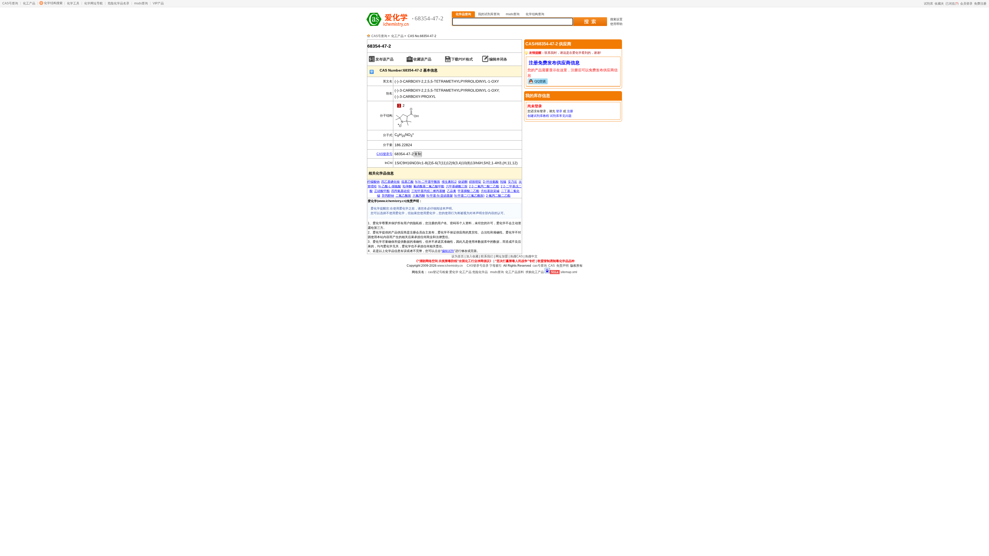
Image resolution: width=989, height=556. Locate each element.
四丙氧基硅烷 (400, 191)
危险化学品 (480, 272)
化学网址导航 (93, 3)
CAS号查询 (10, 3)
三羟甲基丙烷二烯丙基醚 (428, 191)
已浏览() (952, 3)
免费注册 (980, 3)
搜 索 (590, 21)
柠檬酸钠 (373, 182)
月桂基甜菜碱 (490, 191)
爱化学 (453, 272)
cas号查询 (540, 265)
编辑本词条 (498, 59)
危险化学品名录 (118, 3)
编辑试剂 (448, 251)
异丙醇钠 (388, 195)
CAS (551, 265)
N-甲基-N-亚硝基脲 (440, 195)
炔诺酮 (462, 182)
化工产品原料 (514, 272)
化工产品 (29, 3)
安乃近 (512, 182)
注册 (570, 111)
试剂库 (928, 3)
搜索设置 (616, 19)
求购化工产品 (534, 272)
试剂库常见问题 (561, 116)
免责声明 (562, 265)
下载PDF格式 (462, 59)
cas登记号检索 (438, 272)
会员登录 (966, 3)
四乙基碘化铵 (390, 182)
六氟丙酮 (419, 195)
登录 (559, 111)
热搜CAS (516, 256)
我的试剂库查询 (489, 14)
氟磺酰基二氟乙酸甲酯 (428, 186)
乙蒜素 (451, 191)
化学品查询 (463, 14)
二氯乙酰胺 (403, 195)
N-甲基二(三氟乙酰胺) (469, 195)
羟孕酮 (407, 186)
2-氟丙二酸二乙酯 (498, 195)
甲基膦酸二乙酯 (468, 191)
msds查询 (141, 3)
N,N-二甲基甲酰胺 (427, 182)
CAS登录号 (384, 154)
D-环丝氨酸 (491, 182)
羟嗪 (503, 182)
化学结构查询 (535, 14)
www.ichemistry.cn (450, 265)
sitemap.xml (568, 272)
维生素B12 (449, 182)
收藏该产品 (422, 59)
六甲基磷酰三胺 (456, 186)
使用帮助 (616, 24)
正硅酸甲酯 (382, 191)
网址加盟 (502, 256)
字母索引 (495, 265)
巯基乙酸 (407, 182)
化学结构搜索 (53, 3)
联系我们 (487, 256)
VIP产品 (158, 3)
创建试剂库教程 (538, 116)
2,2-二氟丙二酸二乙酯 (484, 186)
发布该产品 (385, 59)
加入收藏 (472, 256)
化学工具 (73, 3)
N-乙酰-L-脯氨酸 (389, 186)
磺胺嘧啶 (475, 182)
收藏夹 (939, 3)
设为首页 (457, 256)
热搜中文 (531, 256)
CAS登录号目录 (478, 265)
